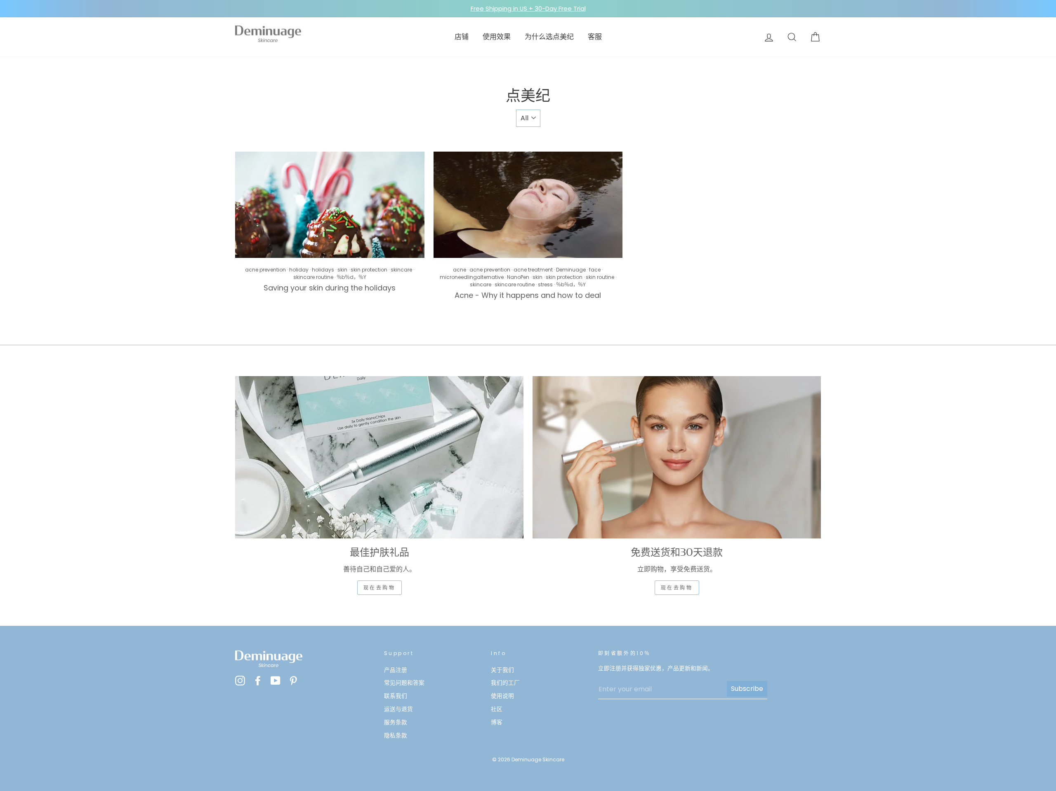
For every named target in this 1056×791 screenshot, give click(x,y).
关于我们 (502, 670)
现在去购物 (379, 587)
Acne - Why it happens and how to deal (528, 295)
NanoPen (518, 277)
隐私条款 (395, 736)
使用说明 (502, 696)
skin (342, 269)
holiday (299, 269)
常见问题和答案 (404, 683)
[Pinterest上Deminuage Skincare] (293, 680)
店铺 (462, 37)
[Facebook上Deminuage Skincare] (258, 680)
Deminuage (571, 269)
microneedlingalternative (472, 277)
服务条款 (395, 722)
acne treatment (533, 269)
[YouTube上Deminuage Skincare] (275, 680)
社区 (496, 709)
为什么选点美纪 (549, 37)
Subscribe (747, 688)
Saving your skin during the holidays (330, 288)
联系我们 (395, 696)
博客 (496, 722)
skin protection (369, 269)
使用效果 (497, 37)
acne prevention (265, 269)
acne (459, 269)
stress (545, 284)
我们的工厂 (505, 683)
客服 (595, 37)
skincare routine (313, 277)
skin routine (600, 277)
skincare (401, 269)
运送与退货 (398, 709)
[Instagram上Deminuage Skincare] (240, 680)
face (595, 269)
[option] (528, 8)
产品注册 (395, 670)
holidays (323, 269)
